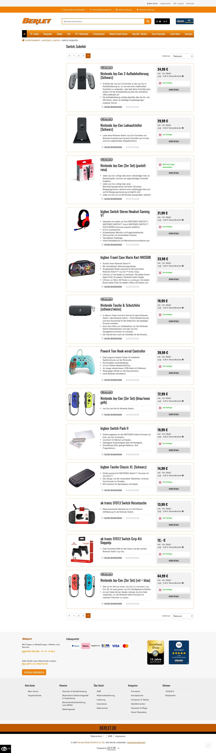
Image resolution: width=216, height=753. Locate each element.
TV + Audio (34, 33)
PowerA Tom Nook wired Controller (123, 351)
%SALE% (169, 691)
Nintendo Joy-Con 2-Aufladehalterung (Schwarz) (125, 75)
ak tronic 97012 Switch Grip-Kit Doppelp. (121, 540)
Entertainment (99, 33)
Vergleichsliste (165, 3)
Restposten (170, 695)
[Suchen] (147, 21)
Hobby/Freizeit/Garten (118, 33)
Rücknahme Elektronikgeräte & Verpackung (75, 697)
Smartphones (137, 695)
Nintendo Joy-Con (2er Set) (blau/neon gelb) (125, 400)
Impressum (102, 703)
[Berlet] (42, 21)
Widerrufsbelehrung (106, 695)
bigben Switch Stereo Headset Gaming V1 (125, 213)
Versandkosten (175, 76)
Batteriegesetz (68, 709)
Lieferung (101, 699)
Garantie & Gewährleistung (74, 691)
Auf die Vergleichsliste (113, 106)
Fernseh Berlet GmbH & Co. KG (91, 742)
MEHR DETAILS (174, 89)
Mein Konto (33, 691)
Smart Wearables (158, 33)
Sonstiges (189, 33)
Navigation (47, 33)
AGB (99, 691)
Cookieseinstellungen (136, 742)
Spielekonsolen (138, 703)
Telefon (59, 33)
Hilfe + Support (178, 3)
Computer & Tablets (140, 699)
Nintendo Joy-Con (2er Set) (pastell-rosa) (124, 167)
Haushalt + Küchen (139, 33)
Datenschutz (102, 708)
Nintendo (46, 40)
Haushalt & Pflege (139, 708)
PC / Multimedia (81, 33)
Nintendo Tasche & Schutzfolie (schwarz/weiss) (120, 307)
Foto (69, 33)
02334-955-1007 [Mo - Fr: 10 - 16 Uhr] (38, 651)
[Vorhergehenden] (69, 55)
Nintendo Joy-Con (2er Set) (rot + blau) (125, 580)
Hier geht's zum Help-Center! (35, 663)
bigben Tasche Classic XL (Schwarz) (123, 466)
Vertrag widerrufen (34, 672)
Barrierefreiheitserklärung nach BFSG (74, 703)
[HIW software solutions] (111, 748)
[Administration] (118, 748)
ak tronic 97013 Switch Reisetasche (123, 502)
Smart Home (175, 33)
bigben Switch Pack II (114, 428)
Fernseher (135, 691)
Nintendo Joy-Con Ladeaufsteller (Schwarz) (121, 127)
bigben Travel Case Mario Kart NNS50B (126, 257)
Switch (56, 40)
